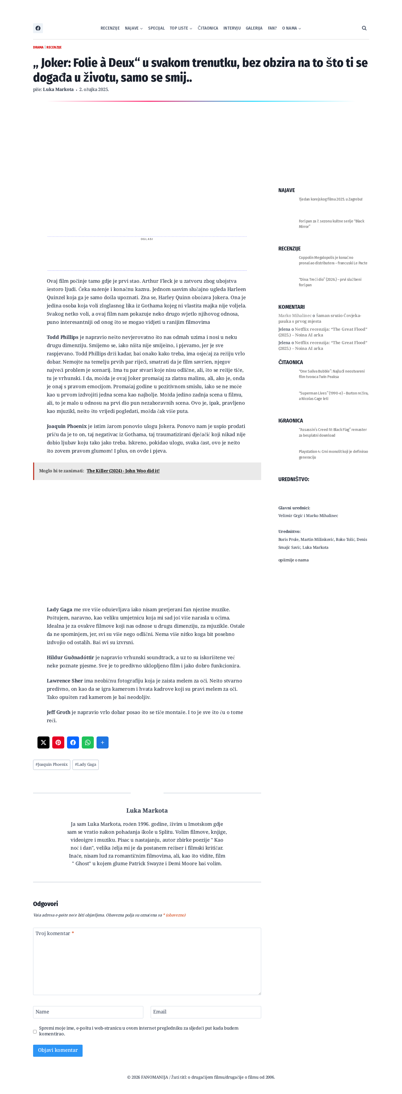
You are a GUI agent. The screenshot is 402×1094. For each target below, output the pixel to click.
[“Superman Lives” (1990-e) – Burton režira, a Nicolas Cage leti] (286, 398)
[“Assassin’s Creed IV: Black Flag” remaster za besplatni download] (286, 435)
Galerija (254, 28)
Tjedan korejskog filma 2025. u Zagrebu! (330, 199)
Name (42, 1012)
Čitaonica (208, 28)
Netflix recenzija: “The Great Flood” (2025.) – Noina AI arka (322, 332)
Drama (38, 47)
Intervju (232, 28)
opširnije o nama (293, 560)
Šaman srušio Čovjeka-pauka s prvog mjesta (320, 319)
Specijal (156, 28)
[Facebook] (38, 28)
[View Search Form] (364, 28)
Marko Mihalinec (295, 316)
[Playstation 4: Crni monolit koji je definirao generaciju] (286, 457)
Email (160, 1012)
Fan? (272, 28)
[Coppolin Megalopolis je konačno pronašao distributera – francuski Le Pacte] (286, 263)
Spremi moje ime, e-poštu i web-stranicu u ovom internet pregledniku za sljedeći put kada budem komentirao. (138, 1031)
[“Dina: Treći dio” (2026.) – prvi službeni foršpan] (286, 285)
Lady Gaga (85, 765)
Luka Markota (58, 89)
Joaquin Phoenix (52, 765)
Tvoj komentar (55, 934)
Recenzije (110, 28)
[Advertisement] (147, 254)
